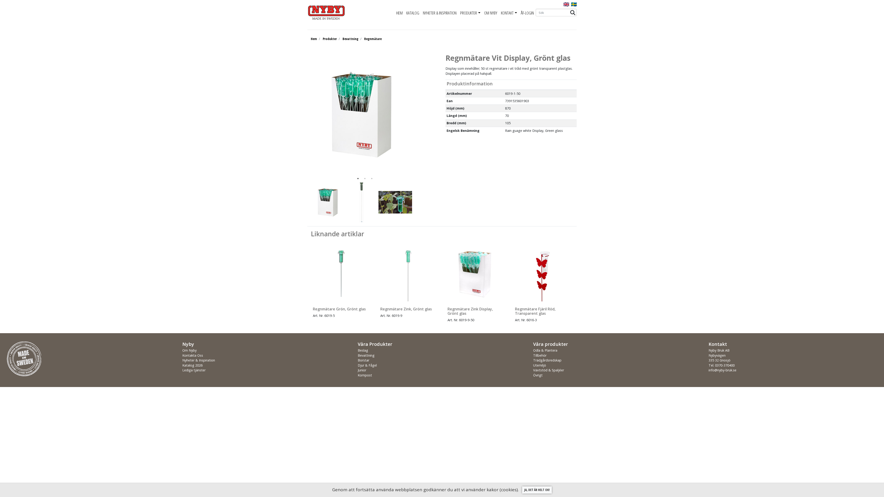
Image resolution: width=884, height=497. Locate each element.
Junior (362, 370)
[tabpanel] (361, 114)
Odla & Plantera (545, 350)
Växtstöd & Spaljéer (548, 370)
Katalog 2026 (192, 365)
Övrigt (538, 375)
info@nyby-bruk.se (722, 370)
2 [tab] (365, 178)
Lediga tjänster (194, 370)
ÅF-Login (527, 13)
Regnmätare (373, 39)
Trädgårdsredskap (547, 360)
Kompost (365, 375)
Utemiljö (539, 365)
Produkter (468, 13)
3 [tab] (371, 178)
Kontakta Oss (192, 355)
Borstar (363, 360)
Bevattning (350, 39)
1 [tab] (358, 178)
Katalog (412, 13)
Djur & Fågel (367, 365)
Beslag (363, 350)
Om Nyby (490, 13)
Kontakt (507, 13)
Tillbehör (540, 355)
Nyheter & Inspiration (440, 13)
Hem (399, 13)
